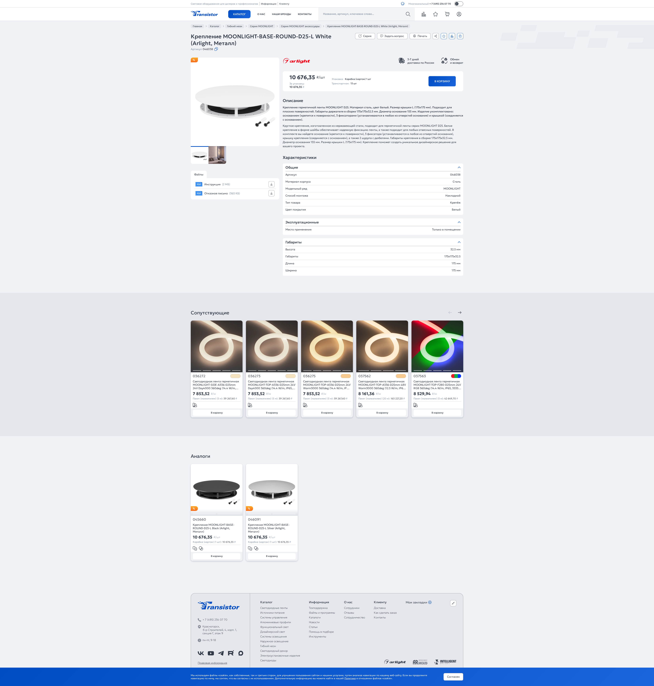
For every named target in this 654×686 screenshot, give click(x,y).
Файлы (198, 174)
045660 (199, 519)
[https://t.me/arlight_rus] (221, 653)
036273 (254, 376)
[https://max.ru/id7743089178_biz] (241, 653)
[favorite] (435, 14)
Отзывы (349, 612)
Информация (268, 3)
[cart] (447, 14)
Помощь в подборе (321, 631)
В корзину (442, 81)
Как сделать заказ (385, 612)
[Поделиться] (436, 36)
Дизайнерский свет (272, 631)
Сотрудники (351, 608)
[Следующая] (459, 312)
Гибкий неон (268, 646)
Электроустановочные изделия (280, 655)
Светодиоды (268, 660)
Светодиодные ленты (274, 608)
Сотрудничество (354, 617)
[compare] (423, 14)
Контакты (305, 14)
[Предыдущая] (450, 312)
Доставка (380, 608)
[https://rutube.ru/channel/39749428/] (231, 653)
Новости (314, 622)
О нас (261, 14)
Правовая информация (212, 663)
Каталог (239, 14)
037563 (420, 376)
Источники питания (272, 612)
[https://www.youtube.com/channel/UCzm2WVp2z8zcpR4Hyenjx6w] (211, 653)
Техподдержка (318, 608)
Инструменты (317, 636)
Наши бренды (281, 14)
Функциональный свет (274, 627)
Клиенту (284, 3)
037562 (364, 376)
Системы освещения (273, 636)
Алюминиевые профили (275, 622)
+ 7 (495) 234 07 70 (440, 3)
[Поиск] (408, 14)
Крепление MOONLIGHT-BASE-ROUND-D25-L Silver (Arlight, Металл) (269, 528)
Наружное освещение (274, 641)
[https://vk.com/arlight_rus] (201, 653)
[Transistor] (204, 13)
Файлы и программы (322, 612)
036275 (309, 376)
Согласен (453, 676)
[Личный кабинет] (459, 14)
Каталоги (315, 617)
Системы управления (273, 617)
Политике (350, 678)
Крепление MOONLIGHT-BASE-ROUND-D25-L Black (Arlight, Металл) (213, 528)
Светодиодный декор (274, 650)
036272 (199, 376)
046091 (254, 519)
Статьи (313, 627)
